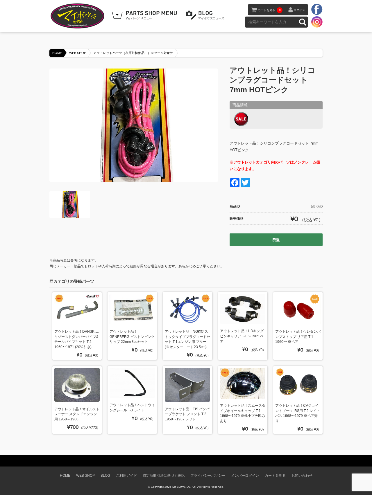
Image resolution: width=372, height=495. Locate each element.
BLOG (206, 15)
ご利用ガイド (126, 475)
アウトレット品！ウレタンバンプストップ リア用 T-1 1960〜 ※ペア (298, 336)
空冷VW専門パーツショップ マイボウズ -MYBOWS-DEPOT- (78, 16)
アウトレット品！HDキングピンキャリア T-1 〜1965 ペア (242, 336)
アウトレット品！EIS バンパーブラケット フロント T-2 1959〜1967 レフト (187, 414)
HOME (57, 53)
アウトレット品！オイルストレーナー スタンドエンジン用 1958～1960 (77, 414)
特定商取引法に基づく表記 (164, 475)
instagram (317, 22)
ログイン (299, 10)
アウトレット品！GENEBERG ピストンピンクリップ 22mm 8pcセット (132, 336)
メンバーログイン (245, 475)
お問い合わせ (301, 475)
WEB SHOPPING (145, 15)
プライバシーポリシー (207, 475)
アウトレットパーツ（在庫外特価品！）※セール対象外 (133, 53)
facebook (317, 9)
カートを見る (269, 10)
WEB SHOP (77, 53)
